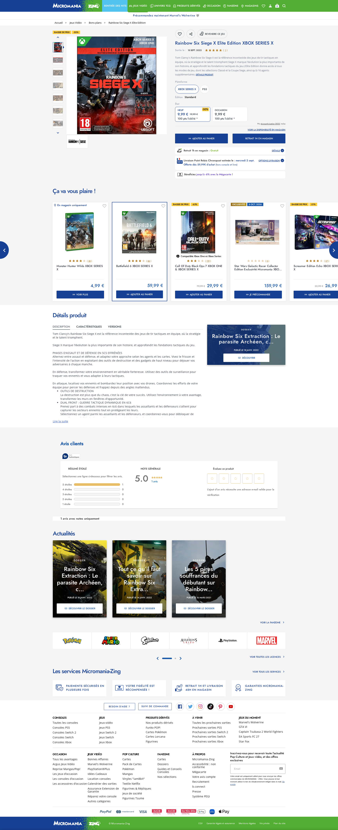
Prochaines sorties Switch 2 (210, 732)
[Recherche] (284, 6)
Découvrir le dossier (82, 608)
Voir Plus (82, 294)
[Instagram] (200, 706)
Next (333, 250)
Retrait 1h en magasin (259, 138)
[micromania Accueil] (75, 6)
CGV (200, 823)
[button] (115, 6)
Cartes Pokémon (156, 732)
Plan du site (279, 823)
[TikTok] (210, 706)
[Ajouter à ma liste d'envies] (104, 206)
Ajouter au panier (203, 138)
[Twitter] (190, 706)
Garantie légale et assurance (221, 823)
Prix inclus (271, 123)
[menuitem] (115, 6)
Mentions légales (247, 823)
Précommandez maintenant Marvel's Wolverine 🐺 (166, 15)
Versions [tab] (114, 327)
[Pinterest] (221, 706)
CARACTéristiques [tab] (89, 327)
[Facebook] (180, 706)
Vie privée (265, 823)
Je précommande (260, 294)
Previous (4, 250)
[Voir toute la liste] (263, 6)
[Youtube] (231, 706)
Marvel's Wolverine (251, 722)
